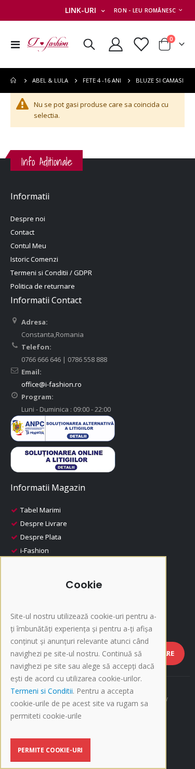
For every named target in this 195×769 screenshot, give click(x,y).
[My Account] (116, 44)
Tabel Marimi (40, 510)
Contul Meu (28, 245)
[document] (84, 670)
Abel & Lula (50, 80)
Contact (22, 232)
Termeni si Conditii (41, 691)
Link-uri (80, 10)
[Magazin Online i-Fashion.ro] (48, 44)
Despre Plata (40, 537)
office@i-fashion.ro (51, 384)
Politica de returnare (42, 286)
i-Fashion (34, 550)
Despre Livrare (43, 523)
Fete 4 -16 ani (102, 80)
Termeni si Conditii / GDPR (51, 272)
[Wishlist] (140, 44)
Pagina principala (14, 80)
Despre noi (27, 218)
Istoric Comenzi (34, 259)
